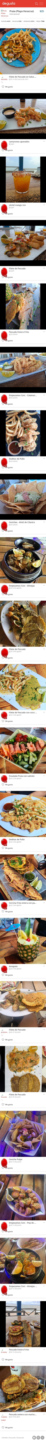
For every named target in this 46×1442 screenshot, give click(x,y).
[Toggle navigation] (41, 3)
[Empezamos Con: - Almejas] (23, 560)
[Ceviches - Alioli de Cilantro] (23, 497)
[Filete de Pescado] (23, 243)
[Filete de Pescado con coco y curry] (23, 687)
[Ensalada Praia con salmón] (23, 750)
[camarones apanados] (23, 116)
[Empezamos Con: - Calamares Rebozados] (23, 370)
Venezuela (12, 1438)
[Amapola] (23, 941)
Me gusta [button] (9, 87)
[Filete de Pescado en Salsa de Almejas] (23, 51)
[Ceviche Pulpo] (23, 1134)
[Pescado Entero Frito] (23, 306)
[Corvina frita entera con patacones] (23, 877)
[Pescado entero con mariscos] (23, 1389)
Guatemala (20, 1438)
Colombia (5, 1438)
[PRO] (4, 144)
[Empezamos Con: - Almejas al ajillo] (23, 1261)
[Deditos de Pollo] (23, 433)
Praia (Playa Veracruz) (21, 11)
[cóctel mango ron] (23, 180)
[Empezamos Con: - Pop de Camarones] (23, 1197)
